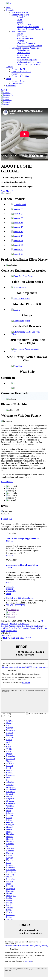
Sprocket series (23, 55)
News (8, 78)
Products (9, 10)
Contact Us (11, 86)
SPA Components (18, 31)
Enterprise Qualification (21, 71)
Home (8, 8)
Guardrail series (23, 52)
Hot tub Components (20, 15)
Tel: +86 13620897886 (15, 605)
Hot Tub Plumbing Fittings (25, 628)
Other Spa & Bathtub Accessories (30, 29)
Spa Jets (20, 34)
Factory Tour (16, 74)
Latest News (6, 519)
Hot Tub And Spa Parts (31, 626)
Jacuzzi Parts (11, 630)
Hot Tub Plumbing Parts (11, 626)
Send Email (6, 635)
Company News (18, 81)
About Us (10, 67)
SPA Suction (22, 36)
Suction (20, 22)
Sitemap (13, 623)
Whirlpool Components (26, 43)
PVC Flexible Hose (19, 12)
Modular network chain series (29, 62)
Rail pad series (23, 57)
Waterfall (20, 41)
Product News (17, 83)
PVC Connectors (24, 24)
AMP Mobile (23, 623)
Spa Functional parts (25, 38)
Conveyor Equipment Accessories (25, 48)
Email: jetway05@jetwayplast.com (20, 598)
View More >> (7, 191)
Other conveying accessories (28, 64)
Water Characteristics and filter (29, 45)
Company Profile (18, 69)
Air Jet (19, 19)
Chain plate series (24, 50)
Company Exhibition (20, 76)
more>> (9, 555)
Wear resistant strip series (27, 60)
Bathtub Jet (21, 17)
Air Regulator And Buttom (28, 26)
